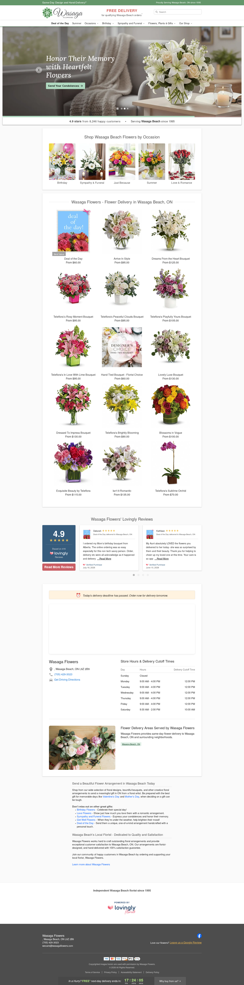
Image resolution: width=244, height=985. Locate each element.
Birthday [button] (107, 23)
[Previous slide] (39, 70)
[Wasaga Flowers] (66, 12)
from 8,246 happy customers (95, 121)
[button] (134, 575)
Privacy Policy (110, 972)
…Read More (104, 558)
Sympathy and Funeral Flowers (94, 816)
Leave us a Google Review (186, 942)
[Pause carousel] (118, 109)
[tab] (121, 108)
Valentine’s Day (111, 796)
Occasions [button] (90, 23)
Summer (76, 23)
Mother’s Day (132, 796)
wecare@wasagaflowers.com (57, 945)
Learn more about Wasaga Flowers (91, 864)
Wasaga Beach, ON (131, 744)
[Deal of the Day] (87, 534)
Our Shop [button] (184, 23)
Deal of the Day (60, 23)
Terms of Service (92, 972)
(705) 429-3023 (63, 674)
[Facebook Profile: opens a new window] (199, 935)
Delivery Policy (152, 972)
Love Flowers (84, 813)
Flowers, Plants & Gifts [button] (160, 23)
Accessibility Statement (131, 972)
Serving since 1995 (153, 121)
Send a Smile (56, 81)
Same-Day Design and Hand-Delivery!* (64, 2)
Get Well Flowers (86, 819)
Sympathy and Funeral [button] (130, 23)
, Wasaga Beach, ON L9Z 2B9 (58, 939)
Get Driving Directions (67, 679)
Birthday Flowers (86, 809)
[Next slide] (205, 70)
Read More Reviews (58, 567)
